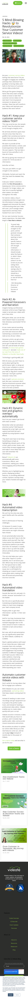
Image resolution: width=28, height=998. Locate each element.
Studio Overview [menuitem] (14, 918)
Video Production (7, 40)
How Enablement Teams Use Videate (14, 777)
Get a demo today (8, 740)
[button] (26, 3)
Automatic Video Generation (9, 43)
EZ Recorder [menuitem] (14, 921)
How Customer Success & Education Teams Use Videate (13, 813)
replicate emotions (17, 379)
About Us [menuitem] (14, 940)
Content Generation (18, 46)
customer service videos (16, 75)
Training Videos (17, 40)
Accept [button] (10, 994)
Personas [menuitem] (14, 928)
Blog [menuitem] (14, 950)
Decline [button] (17, 994)
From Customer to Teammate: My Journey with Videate (13, 848)
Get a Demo (14, 748)
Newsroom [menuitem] (14, 946)
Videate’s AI (11, 457)
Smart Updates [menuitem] (14, 925)
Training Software (7, 46)
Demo (19, 3)
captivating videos (18, 691)
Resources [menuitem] (14, 943)
